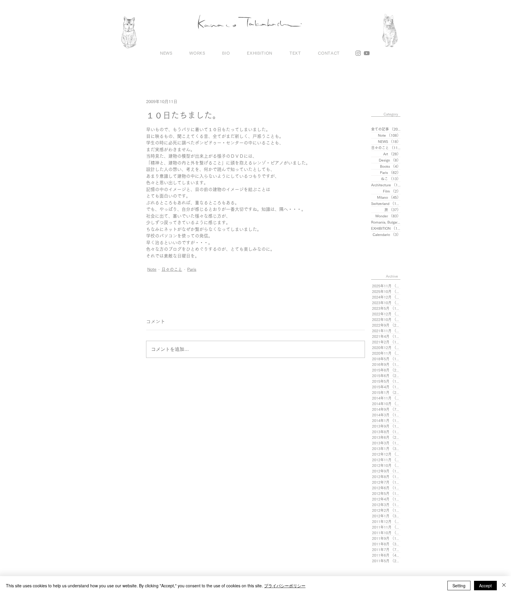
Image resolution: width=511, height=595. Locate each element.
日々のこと (171, 269)
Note (151, 269)
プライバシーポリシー (284, 586)
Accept (485, 586)
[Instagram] (358, 53)
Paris (191, 269)
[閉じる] (503, 585)
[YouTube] (366, 53)
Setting (458, 586)
